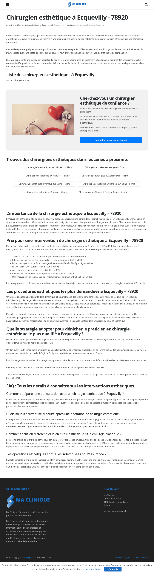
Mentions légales (123, 557)
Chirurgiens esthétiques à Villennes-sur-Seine (105, 184)
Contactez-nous (141, 557)
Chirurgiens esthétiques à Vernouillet (44, 176)
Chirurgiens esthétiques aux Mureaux (46, 167)
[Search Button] (146, 4)
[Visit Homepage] (77, 5)
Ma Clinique (27, 558)
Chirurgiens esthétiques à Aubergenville (101, 176)
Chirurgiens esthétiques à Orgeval (101, 167)
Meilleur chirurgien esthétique (27, 25)
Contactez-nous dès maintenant (111, 140)
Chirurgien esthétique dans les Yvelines (58, 25)
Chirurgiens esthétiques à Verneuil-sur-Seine (40, 184)
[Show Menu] (7, 4)
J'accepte (113, 569)
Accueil (9, 25)
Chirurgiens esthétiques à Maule (43, 192)
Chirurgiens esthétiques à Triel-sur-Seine (99, 192)
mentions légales (93, 569)
